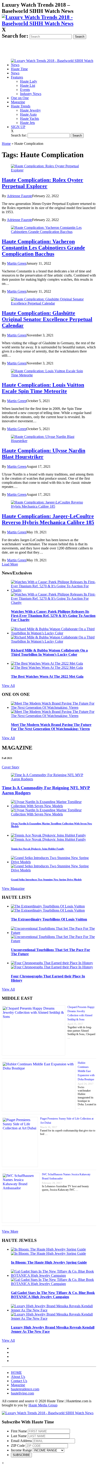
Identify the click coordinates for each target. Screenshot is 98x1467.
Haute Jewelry (30, 110)
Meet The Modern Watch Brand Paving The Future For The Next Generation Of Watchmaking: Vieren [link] (51, 727)
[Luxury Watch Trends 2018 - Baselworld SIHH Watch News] (47, 1413)
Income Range (21, 1450)
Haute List (27, 85)
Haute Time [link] (19, 69)
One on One (20, 98)
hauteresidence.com (25, 1389)
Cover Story (10, 767)
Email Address (21, 1441)
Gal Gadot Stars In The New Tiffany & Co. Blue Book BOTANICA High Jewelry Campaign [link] (53, 1295)
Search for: (15, 36)
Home (6, 144)
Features (17, 77)
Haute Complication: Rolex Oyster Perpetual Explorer (42, 183)
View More (10, 1231)
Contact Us (19, 1381)
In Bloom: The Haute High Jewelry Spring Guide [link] (49, 1262)
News (15, 73)
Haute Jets (27, 123)
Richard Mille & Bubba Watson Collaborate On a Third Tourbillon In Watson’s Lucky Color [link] (49, 652)
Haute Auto (28, 114)
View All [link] (8, 686)
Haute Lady (28, 81)
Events (25, 90)
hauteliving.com (22, 1393)
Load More (10, 564)
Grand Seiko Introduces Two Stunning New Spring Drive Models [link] (46, 879)
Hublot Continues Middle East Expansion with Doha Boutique (86, 1071)
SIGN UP (18, 127)
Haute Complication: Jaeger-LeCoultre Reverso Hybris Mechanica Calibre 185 (48, 519)
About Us (18, 1377)
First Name (19, 1431)
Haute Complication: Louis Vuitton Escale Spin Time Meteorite (43, 388)
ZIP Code (18, 1445)
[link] (49, 23)
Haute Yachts (29, 118)
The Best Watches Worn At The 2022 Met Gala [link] (47, 676)
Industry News (30, 94)
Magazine (18, 102)
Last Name (19, 1436)
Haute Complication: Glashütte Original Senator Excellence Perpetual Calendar (47, 319)
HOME (16, 1373)
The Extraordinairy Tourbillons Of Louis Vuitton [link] (49, 919)
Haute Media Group (42, 1405)
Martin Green (16, 263)
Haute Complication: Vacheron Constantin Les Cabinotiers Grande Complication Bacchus (43, 247)
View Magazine (13, 888)
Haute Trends (20, 106)
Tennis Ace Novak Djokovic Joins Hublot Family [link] (37, 848)
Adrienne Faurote (19, 196)
